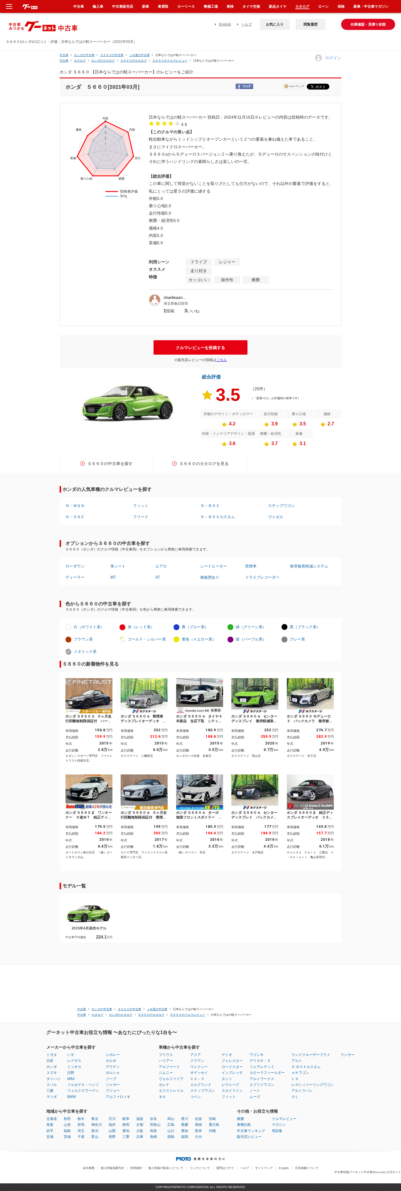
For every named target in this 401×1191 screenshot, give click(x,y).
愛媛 (184, 1125)
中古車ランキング (251, 1131)
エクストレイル (171, 1091)
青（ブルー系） (195, 627)
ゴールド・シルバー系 (147, 639)
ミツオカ (74, 1067)
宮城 (49, 1137)
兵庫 (139, 1137)
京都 (139, 1125)
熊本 (198, 1131)
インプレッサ (232, 1073)
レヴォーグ (230, 1085)
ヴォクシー (199, 1067)
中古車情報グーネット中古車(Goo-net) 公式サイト (367, 1172)
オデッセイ (199, 1073)
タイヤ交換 (251, 6)
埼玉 (81, 1131)
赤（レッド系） (141, 627)
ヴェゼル (275, 517)
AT (157, 577)
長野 (112, 1137)
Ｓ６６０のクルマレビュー (170, 60)
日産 (49, 1061)
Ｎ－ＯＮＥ (75, 517)
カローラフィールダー (267, 1073)
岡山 (170, 1119)
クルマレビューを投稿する (200, 347)
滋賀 (139, 1119)
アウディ (113, 1067)
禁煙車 (251, 566)
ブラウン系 (83, 639)
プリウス (166, 1055)
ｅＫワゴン (300, 1073)
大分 (198, 1137)
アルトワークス (262, 1079)
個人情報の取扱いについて (165, 1168)
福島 (67, 1131)
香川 (184, 1119)
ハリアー (166, 1061)
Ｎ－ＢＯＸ (210, 505)
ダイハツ (53, 1079)
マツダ (51, 1097)
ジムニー (166, 1073)
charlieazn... (175, 297)
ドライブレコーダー (262, 577)
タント (227, 1079)
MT (113, 577)
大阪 (139, 1131)
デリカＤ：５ (260, 1061)
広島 (170, 1125)
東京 (94, 1119)
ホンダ (51, 1067)
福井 (112, 1125)
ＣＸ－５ (197, 1079)
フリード (140, 517)
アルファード (169, 1067)
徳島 (170, 1137)
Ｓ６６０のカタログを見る (204, 463)
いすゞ (72, 1055)
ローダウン (75, 566)
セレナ (164, 1085)
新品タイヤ (278, 6)
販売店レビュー (249, 1137)
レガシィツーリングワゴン (313, 1085)
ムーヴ (255, 1097)
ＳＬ (295, 1097)
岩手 (49, 1131)
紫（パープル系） (251, 639)
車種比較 (244, 1125)
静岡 (125, 1125)
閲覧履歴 (311, 24)
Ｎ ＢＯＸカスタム (306, 1067)
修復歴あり (209, 577)
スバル (51, 1085)
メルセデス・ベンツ (83, 1085)
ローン (323, 6)
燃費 (240, 1119)
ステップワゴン (281, 505)
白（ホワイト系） (89, 627)
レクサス (74, 1061)
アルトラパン (302, 1091)
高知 (184, 1131)
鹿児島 (214, 1125)
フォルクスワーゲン (83, 1091)
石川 (112, 1119)
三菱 (49, 1091)
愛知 (125, 1131)
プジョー (113, 1091)
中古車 (64, 55)
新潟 (94, 1131)
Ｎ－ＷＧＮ (75, 505)
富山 (94, 1137)
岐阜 (125, 1119)
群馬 (81, 1125)
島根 (153, 1137)
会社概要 (89, 1168)
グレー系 (297, 639)
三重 (125, 1137)
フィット (140, 505)
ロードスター (232, 1067)
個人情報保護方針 (112, 1168)
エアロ (161, 566)
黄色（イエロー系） (199, 639)
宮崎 (212, 1119)
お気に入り (275, 24)
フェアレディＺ (262, 1067)
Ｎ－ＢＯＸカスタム (218, 517)
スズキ (51, 1073)
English (225, 24)
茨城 (67, 1137)
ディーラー (75, 577)
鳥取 (153, 1131)
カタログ (302, 6)
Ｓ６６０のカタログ (133, 60)
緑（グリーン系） (251, 627)
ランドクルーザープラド (311, 1055)
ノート (255, 1091)
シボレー (113, 1055)
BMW (71, 1097)
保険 (341, 6)
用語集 (277, 1131)
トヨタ (51, 1055)
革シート (118, 566)
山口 (170, 1131)
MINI (71, 1079)
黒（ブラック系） (305, 627)
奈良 (153, 1119)
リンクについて (200, 1168)
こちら (221, 360)
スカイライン (232, 1091)
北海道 (51, 1119)
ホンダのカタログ (103, 60)
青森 (49, 1125)
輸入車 (98, 6)
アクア (195, 1055)
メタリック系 (85, 651)
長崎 (198, 1125)
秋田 (67, 1119)
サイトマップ (264, 1168)
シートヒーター (213, 566)
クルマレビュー (284, 1119)
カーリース (186, 6)
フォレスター (232, 1061)
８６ (162, 1097)
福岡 (184, 1137)
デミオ (227, 1055)
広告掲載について (307, 1168)
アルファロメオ (118, 1097)
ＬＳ (295, 1079)
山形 (67, 1125)
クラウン (197, 1061)
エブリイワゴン (262, 1085)
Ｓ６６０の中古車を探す (110, 463)
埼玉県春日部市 (176, 303)
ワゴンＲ (257, 1055)
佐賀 (198, 1119)
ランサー (348, 1055)
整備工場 (211, 6)
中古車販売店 (122, 6)
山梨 (112, 1131)
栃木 (81, 1119)
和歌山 (155, 1125)
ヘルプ (246, 24)
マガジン (279, 1125)
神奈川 (96, 1125)
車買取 (163, 6)
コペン (195, 1097)
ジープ (111, 1079)
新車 (145, 6)
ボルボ (111, 1061)
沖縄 (212, 1131)
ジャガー (113, 1085)
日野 (70, 1073)
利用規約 (136, 1168)
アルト (297, 1061)
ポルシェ (113, 1073)
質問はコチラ (225, 1168)
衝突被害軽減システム (309, 566)
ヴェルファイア (171, 1079)
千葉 (81, 1137)
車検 (230, 6)
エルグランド (200, 1085)
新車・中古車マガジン (371, 6)
